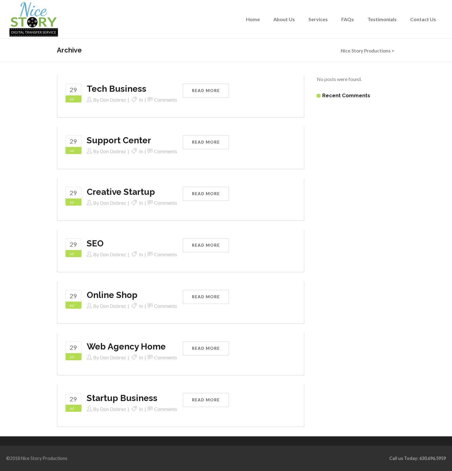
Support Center (119, 140)
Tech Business (116, 89)
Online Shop (112, 295)
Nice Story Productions (366, 50)
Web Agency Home (126, 347)
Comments (165, 99)
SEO (95, 243)
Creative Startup (121, 192)
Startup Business (122, 398)
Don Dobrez (113, 99)
